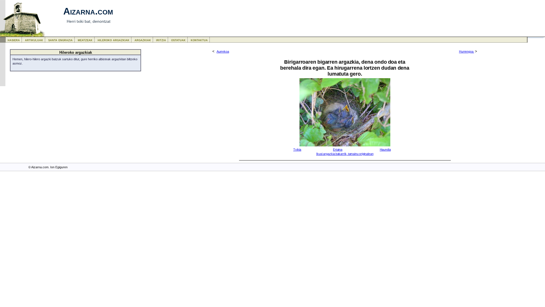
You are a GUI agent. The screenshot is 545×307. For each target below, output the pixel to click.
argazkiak (143, 40)
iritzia (161, 40)
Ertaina (337, 149)
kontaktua (199, 40)
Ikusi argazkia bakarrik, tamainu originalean (345, 153)
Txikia (297, 149)
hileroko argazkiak (113, 40)
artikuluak (34, 40)
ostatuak (178, 40)
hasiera (14, 40)
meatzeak (85, 40)
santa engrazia (60, 40)
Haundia (385, 149)
